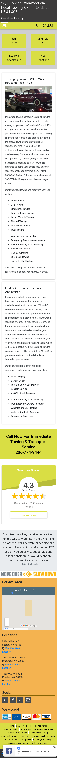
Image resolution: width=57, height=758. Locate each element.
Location (6, 651)
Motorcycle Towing (9, 736)
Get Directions (43, 58)
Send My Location (42, 40)
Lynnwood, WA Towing (18, 743)
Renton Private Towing (17, 733)
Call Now (14, 40)
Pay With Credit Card (14, 58)
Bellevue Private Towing (43, 729)
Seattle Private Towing (38, 733)
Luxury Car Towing (10, 729)
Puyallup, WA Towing (39, 743)
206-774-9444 (12, 648)
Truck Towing (26, 729)
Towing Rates (25, 740)
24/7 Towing (21, 726)
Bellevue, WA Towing (42, 740)
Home (11, 726)
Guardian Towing (12, 18)
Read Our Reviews (28, 515)
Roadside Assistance (38, 726)
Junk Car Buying (48, 736)
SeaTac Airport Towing (29, 736)
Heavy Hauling (11, 740)
